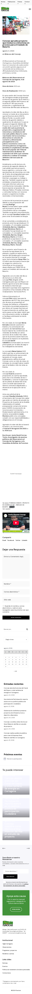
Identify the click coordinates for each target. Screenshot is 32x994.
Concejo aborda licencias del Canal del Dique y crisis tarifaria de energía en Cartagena (16, 690)
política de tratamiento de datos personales (15, 885)
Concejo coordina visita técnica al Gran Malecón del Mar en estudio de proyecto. (15, 724)
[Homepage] (7, 923)
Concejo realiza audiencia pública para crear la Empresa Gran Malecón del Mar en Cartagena (15, 735)
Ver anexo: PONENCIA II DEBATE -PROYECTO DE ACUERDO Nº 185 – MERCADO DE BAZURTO (15, 505)
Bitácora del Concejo (13, 54)
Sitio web (7, 600)
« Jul (15, 671)
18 (9, 662)
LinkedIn (24, 540)
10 (5, 659)
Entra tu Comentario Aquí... (14, 556)
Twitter (17, 540)
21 (19, 662)
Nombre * (7, 584)
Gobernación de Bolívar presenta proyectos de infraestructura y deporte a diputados (15, 713)
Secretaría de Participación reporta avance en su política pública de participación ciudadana (16, 701)
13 (15, 659)
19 (12, 662)
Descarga (12, 507)
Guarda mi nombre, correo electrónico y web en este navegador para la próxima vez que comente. (15, 609)
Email (4, 540)
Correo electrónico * (11, 592)
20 (16, 662)
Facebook (10, 540)
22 (23, 662)
